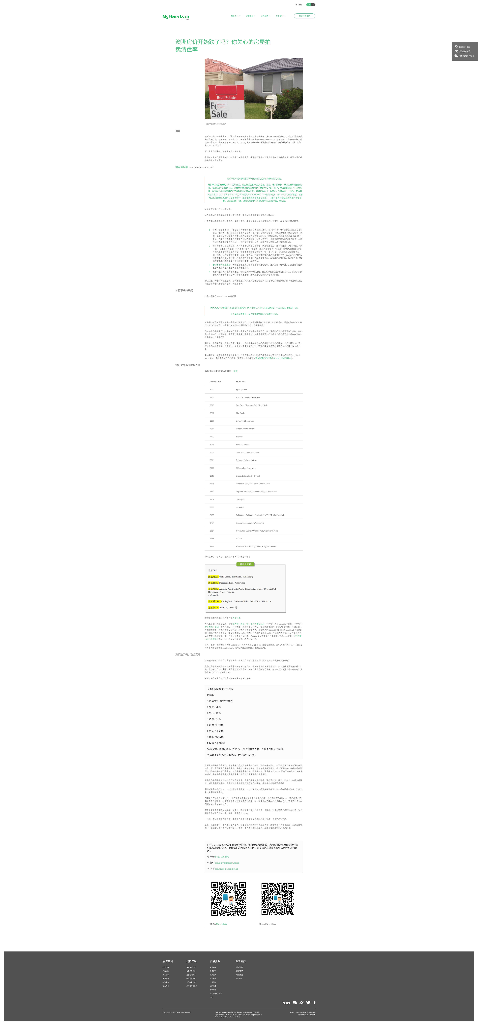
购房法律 (213, 986)
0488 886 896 (222, 857)
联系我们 (239, 979)
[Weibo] (301, 1002)
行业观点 (213, 990)
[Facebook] (314, 1002)
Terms (292, 1012)
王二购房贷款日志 (216, 993)
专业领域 (213, 982)
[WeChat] (295, 1002)
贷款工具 (249, 16)
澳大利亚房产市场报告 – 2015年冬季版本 (273, 358)
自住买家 (213, 967)
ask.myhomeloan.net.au (226, 868)
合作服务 (166, 982)
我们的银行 (239, 971)
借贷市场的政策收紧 (222, 265)
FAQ (211, 997)
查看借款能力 (190, 971)
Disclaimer (303, 1012)
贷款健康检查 (464, 51)
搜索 (300, 5)
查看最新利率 (190, 967)
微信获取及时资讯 (466, 56)
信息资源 (264, 16)
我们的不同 (239, 967)
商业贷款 (166, 975)
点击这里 (236, 618)
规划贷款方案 (190, 979)
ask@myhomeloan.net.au (227, 862)
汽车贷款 (166, 971)
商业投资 (213, 975)
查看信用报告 (190, 975)
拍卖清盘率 (181, 167)
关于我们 (279, 16)
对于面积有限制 (212, 627)
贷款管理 (213, 979)
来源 (235, 371)
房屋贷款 (166, 967)
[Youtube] (286, 1002)
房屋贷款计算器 (191, 986)
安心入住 (166, 986)
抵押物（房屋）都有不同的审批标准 (248, 624)
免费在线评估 (304, 16)
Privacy (297, 1012)
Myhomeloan (221, 924)
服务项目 (234, 16)
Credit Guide (311, 1012)
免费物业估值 (190, 982)
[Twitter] (308, 1002)
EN (313, 5)
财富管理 (166, 979)
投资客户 (213, 971)
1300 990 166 (464, 47)
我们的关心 (239, 975)
